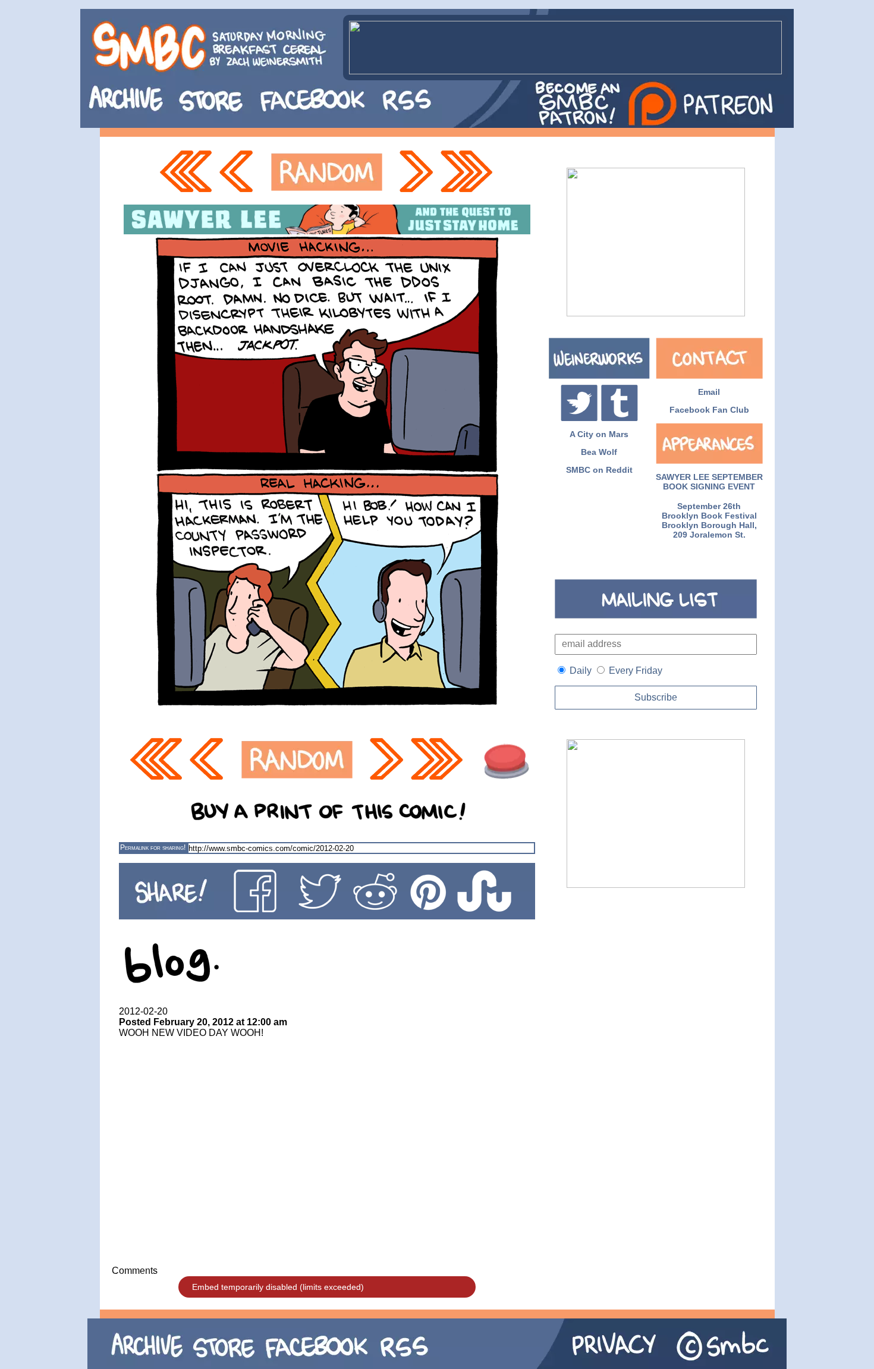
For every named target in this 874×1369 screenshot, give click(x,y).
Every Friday (635, 670)
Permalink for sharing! (153, 847)
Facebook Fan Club (709, 410)
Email (709, 392)
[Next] (415, 172)
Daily (581, 670)
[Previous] (239, 172)
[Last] (468, 172)
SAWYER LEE (682, 477)
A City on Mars (599, 434)
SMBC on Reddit (599, 470)
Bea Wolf (599, 452)
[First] (185, 172)
